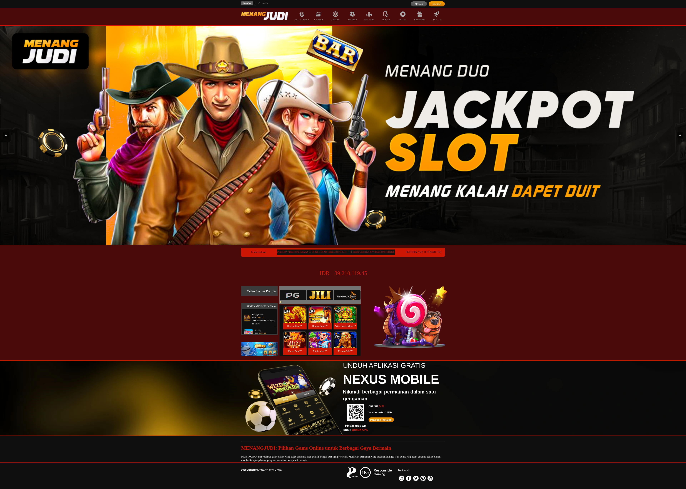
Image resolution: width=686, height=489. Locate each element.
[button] (6, 135)
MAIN (295, 318)
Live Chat (247, 3)
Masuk (419, 4)
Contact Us (263, 3)
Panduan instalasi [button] (381, 419)
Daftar (437, 4)
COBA (294, 310)
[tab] (293, 295)
